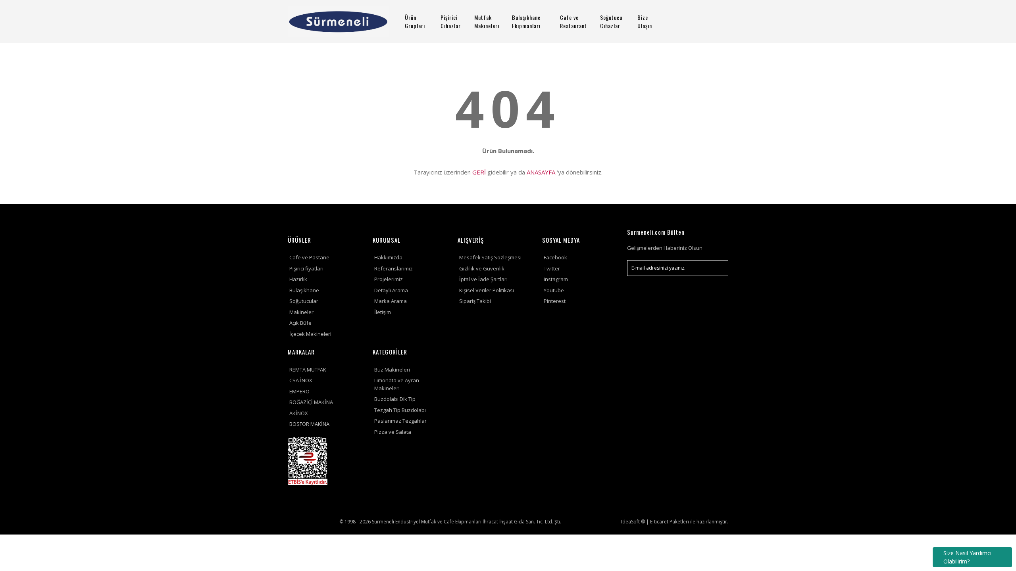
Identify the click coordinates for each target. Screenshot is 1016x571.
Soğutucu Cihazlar (611, 21)
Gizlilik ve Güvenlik (481, 268)
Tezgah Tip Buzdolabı (400, 410)
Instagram (556, 279)
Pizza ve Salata (392, 431)
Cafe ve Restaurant (573, 21)
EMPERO (299, 391)
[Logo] (338, 21)
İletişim (382, 312)
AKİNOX (298, 413)
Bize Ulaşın (644, 21)
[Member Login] (696, 21)
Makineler (301, 312)
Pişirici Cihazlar (451, 21)
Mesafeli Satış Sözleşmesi (490, 257)
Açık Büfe (300, 322)
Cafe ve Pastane (309, 257)
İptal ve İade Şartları (483, 279)
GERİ (479, 172)
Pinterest (555, 301)
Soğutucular (303, 301)
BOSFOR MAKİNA (309, 423)
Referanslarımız (393, 268)
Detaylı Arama (391, 290)
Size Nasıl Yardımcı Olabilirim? (967, 557)
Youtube (554, 290)
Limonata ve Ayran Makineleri (396, 384)
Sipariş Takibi (475, 301)
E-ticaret (659, 521)
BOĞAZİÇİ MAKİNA (311, 402)
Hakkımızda (388, 257)
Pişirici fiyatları (306, 268)
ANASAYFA (541, 172)
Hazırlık (298, 279)
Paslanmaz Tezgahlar (400, 420)
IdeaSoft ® (633, 521)
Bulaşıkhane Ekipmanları (526, 21)
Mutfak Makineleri (486, 21)
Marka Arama (390, 301)
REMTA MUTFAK (307, 369)
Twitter (552, 268)
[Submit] (718, 268)
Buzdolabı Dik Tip (395, 398)
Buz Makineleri (392, 369)
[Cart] (719, 21)
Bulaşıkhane (304, 290)
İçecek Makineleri (310, 333)
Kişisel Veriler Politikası (486, 290)
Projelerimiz (388, 279)
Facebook (555, 257)
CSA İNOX (300, 380)
